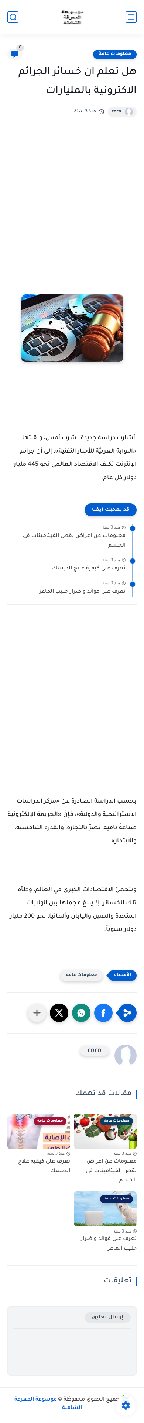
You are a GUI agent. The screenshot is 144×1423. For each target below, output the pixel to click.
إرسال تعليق (107, 1317)
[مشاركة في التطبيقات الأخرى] (37, 1013)
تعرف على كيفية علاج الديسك (89, 569)
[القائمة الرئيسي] (131, 17)
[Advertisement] (72, 219)
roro (116, 111)
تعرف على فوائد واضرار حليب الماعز (83, 592)
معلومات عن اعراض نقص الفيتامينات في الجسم (74, 541)
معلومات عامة (115, 54)
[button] (103, 1013)
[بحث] (12, 17)
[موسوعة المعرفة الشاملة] (72, 17)
